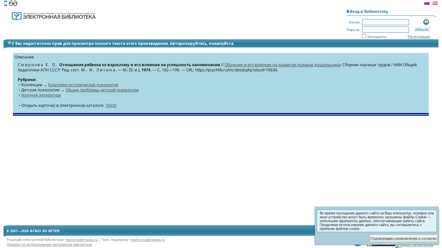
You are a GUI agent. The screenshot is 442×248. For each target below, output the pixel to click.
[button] (426, 22)
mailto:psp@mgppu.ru (147, 239)
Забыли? (422, 28)
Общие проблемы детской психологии (102, 90)
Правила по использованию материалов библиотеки (49, 244)
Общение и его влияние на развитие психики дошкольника (282, 64)
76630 (110, 105)
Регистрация (419, 36)
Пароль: (354, 29)
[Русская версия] (426, 3)
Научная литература (41, 95)
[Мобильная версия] (5, 3)
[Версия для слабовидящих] (13, 3)
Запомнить (377, 36)
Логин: (355, 22)
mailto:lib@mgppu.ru (81, 239)
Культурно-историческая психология (83, 85)
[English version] (434, 3)
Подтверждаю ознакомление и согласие (403, 238)
